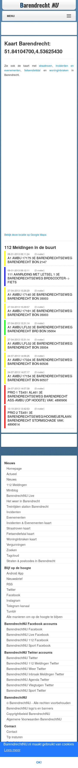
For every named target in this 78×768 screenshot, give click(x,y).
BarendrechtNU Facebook (24, 629)
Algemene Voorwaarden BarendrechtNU (34, 719)
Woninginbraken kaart (21, 539)
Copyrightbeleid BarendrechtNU (28, 713)
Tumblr (11, 611)
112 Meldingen (16, 485)
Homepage (14, 468)
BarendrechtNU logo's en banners (29, 708)
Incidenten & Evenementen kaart (28, 523)
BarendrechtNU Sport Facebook (28, 645)
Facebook (13, 595)
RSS (9, 584)
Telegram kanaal (17, 606)
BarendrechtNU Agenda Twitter (27, 679)
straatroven (45, 65)
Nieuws (11, 479)
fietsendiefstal (32, 70)
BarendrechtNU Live (20, 495)
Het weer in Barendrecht (23, 501)
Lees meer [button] (12, 750)
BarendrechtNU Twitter (22, 658)
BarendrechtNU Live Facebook (27, 634)
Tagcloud (12, 555)
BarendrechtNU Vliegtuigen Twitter (30, 685)
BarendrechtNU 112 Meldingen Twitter (32, 663)
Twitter (11, 589)
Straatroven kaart (18, 528)
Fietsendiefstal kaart (20, 533)
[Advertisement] (41, 28)
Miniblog (12, 490)
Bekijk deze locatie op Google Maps (25, 234)
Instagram (13, 600)
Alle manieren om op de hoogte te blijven (34, 616)
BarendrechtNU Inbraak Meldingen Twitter (35, 674)
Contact (11, 731)
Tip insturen (14, 737)
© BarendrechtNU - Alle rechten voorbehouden (38, 703)
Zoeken (11, 550)
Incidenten (13, 512)
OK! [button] (39, 762)
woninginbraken (58, 70)
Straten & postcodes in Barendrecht (30, 561)
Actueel (11, 474)
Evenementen (16, 517)
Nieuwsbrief (14, 578)
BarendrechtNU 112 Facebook (27, 640)
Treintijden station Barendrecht (27, 506)
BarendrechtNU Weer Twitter (26, 668)
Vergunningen (16, 544)
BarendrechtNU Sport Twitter (26, 690)
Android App (14, 573)
